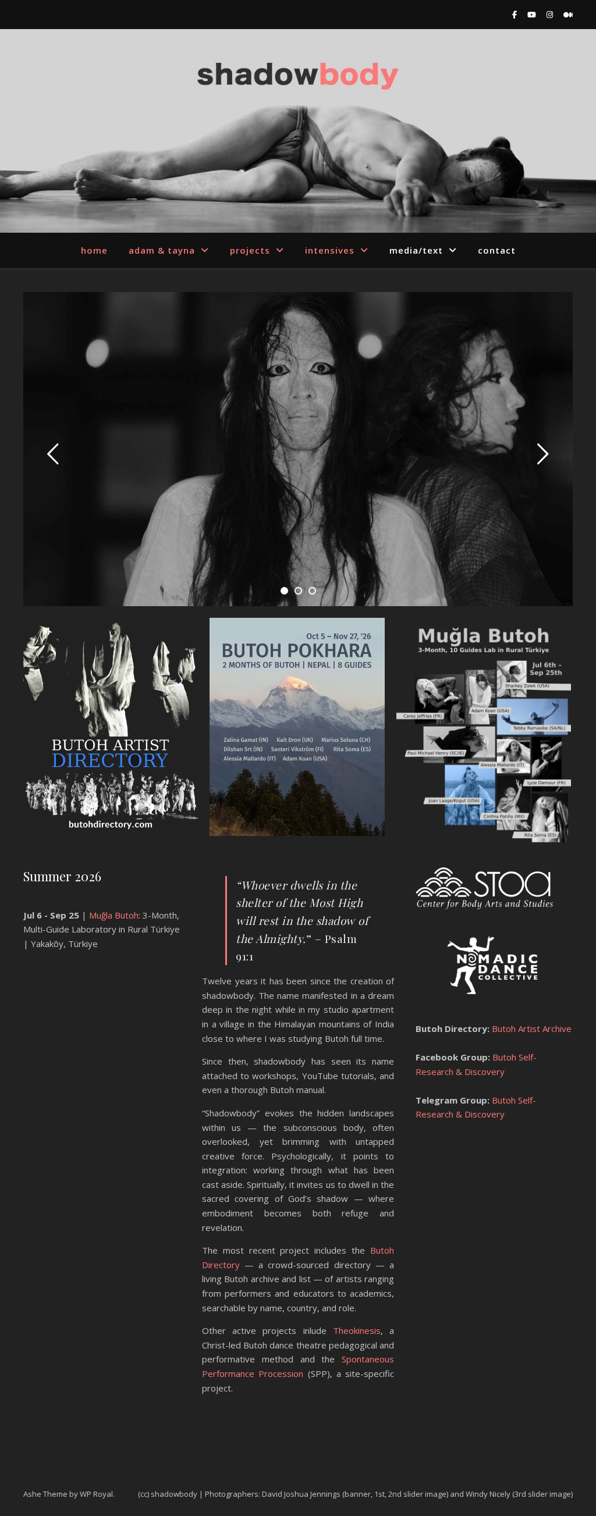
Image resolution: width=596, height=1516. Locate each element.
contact (497, 250)
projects (250, 250)
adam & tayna (162, 250)
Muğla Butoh (114, 915)
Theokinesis (357, 1330)
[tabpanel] (298, 449)
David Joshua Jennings (301, 1494)
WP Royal (96, 1494)
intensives (329, 250)
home (94, 250)
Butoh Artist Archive (530, 1028)
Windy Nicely (488, 1494)
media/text (416, 250)
